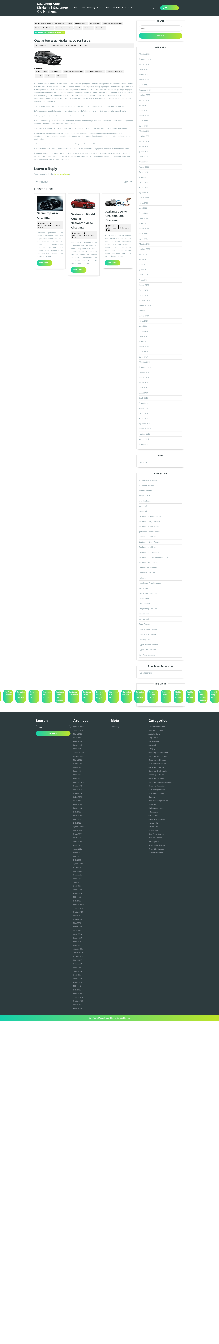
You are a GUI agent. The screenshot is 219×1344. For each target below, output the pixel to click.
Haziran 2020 (144, 311)
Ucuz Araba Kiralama (148, 629)
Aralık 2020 (144, 280)
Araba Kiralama (80, 23)
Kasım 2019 (144, 347)
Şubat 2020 (143, 331)
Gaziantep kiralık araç (148, 537)
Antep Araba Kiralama (148, 480)
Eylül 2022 (143, 187)
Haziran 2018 (144, 434)
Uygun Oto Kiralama (147, 650)
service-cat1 (144, 614)
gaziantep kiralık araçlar (100, 695)
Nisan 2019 (143, 383)
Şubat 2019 (143, 393)
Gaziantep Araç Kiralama (149, 521)
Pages (100, 8)
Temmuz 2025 (145, 90)
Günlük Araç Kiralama (148, 568)
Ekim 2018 (143, 413)
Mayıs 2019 (144, 377)
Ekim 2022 (143, 182)
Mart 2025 (143, 110)
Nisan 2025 (143, 105)
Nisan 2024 (143, 146)
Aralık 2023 (144, 162)
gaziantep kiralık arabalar (149, 532)
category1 (143, 506)
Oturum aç (143, 462)
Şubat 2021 (143, 270)
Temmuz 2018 (145, 429)
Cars (83, 8)
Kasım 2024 (144, 116)
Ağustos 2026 (144, 54)
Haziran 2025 (144, 95)
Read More (45, 264)
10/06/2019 (44, 223)
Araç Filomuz (144, 496)
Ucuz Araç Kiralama (147, 634)
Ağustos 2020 (144, 300)
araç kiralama (95, 23)
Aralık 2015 (144, 444)
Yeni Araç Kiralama (147, 655)
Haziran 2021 (144, 249)
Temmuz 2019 (145, 367)
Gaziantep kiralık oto (147, 547)
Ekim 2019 (143, 352)
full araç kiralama (8, 693)
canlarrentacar (57, 45)
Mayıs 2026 (144, 64)
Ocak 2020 (143, 336)
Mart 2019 (143, 388)
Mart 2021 (143, 264)
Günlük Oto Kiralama (148, 573)
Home (76, 8)
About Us (115, 8)
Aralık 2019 (144, 341)
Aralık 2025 (144, 75)
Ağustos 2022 (144, 193)
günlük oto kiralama (190, 695)
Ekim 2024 (143, 121)
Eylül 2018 (143, 418)
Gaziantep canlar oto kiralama (60, 696)
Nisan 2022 (143, 203)
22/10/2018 (112, 226)
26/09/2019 (78, 233)
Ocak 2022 (143, 218)
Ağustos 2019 (144, 362)
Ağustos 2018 (144, 424)
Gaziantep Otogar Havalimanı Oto (153, 557)
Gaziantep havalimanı (73, 693)
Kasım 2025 (144, 80)
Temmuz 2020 (145, 306)
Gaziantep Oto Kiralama (44, 28)
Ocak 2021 (143, 275)
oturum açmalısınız (61, 174)
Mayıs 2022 (144, 198)
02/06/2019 (42, 45)
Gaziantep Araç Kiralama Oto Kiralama (116, 216)
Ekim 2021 (143, 234)
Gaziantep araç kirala (34, 695)
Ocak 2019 (143, 398)
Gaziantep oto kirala (126, 693)
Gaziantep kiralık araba (149, 527)
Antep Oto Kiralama (147, 485)
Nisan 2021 (143, 259)
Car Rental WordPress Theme (102, 1018)
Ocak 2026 (143, 69)
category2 (143, 511)
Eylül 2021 (143, 239)
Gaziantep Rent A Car (64, 28)
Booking (91, 8)
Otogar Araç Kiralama (148, 609)
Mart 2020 (143, 326)
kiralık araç (88, 28)
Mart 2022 (143, 208)
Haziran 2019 (144, 372)
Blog (107, 8)
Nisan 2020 (143, 321)
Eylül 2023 (143, 172)
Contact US (127, 8)
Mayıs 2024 (144, 141)
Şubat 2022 (143, 213)
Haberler (78, 28)
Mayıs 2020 (144, 316)
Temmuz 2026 (145, 59)
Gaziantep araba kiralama (112, 23)
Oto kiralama (100, 28)
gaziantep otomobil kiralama (153, 695)
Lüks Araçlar (144, 598)
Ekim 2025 (143, 85)
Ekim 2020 (143, 290)
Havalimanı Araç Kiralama (150, 583)
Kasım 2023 (144, 167)
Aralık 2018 (144, 403)
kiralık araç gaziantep (148, 593)
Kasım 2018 (144, 408)
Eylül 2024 (143, 126)
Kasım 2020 (144, 285)
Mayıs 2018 (144, 439)
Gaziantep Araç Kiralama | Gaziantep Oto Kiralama (52, 7)
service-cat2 (144, 619)
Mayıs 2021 (144, 254)
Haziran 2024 (144, 136)
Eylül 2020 (143, 295)
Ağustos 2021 (144, 244)
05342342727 (171, 8)
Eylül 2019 (143, 357)
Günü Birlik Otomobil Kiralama (202, 696)
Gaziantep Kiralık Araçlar (149, 542)
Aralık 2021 (144, 223)
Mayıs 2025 (144, 100)
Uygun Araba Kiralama (148, 645)
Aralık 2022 (144, 177)
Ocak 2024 (143, 157)
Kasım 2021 (144, 229)
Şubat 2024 (143, 152)
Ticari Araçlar (144, 624)
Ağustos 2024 (144, 131)
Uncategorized (145, 639)
